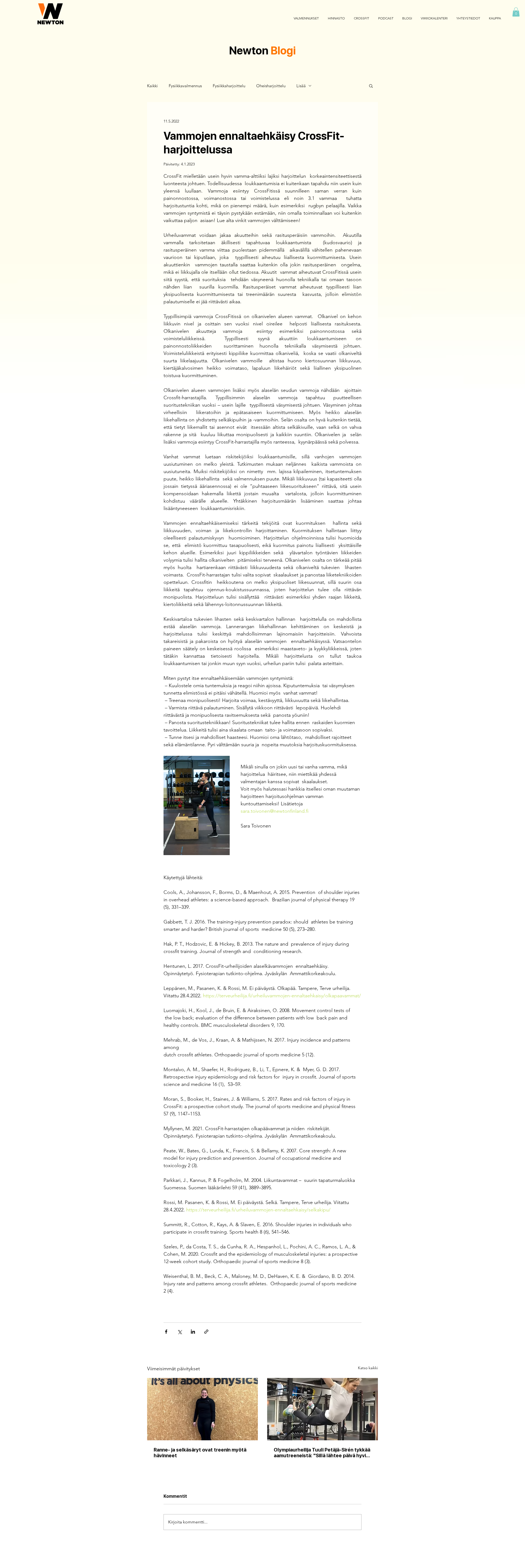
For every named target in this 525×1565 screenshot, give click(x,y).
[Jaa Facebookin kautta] (166, 1331)
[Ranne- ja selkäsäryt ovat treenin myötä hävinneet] (202, 1409)
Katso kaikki (368, 1367)
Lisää (301, 85)
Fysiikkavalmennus (185, 85)
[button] (516, 11)
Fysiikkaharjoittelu (229, 85)
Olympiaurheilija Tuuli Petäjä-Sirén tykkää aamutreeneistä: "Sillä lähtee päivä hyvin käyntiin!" (322, 1452)
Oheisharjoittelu (270, 85)
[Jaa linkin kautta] (206, 1331)
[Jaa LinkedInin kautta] (193, 1331)
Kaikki (152, 85)
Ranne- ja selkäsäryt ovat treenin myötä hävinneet (200, 1452)
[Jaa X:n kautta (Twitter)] (179, 1331)
